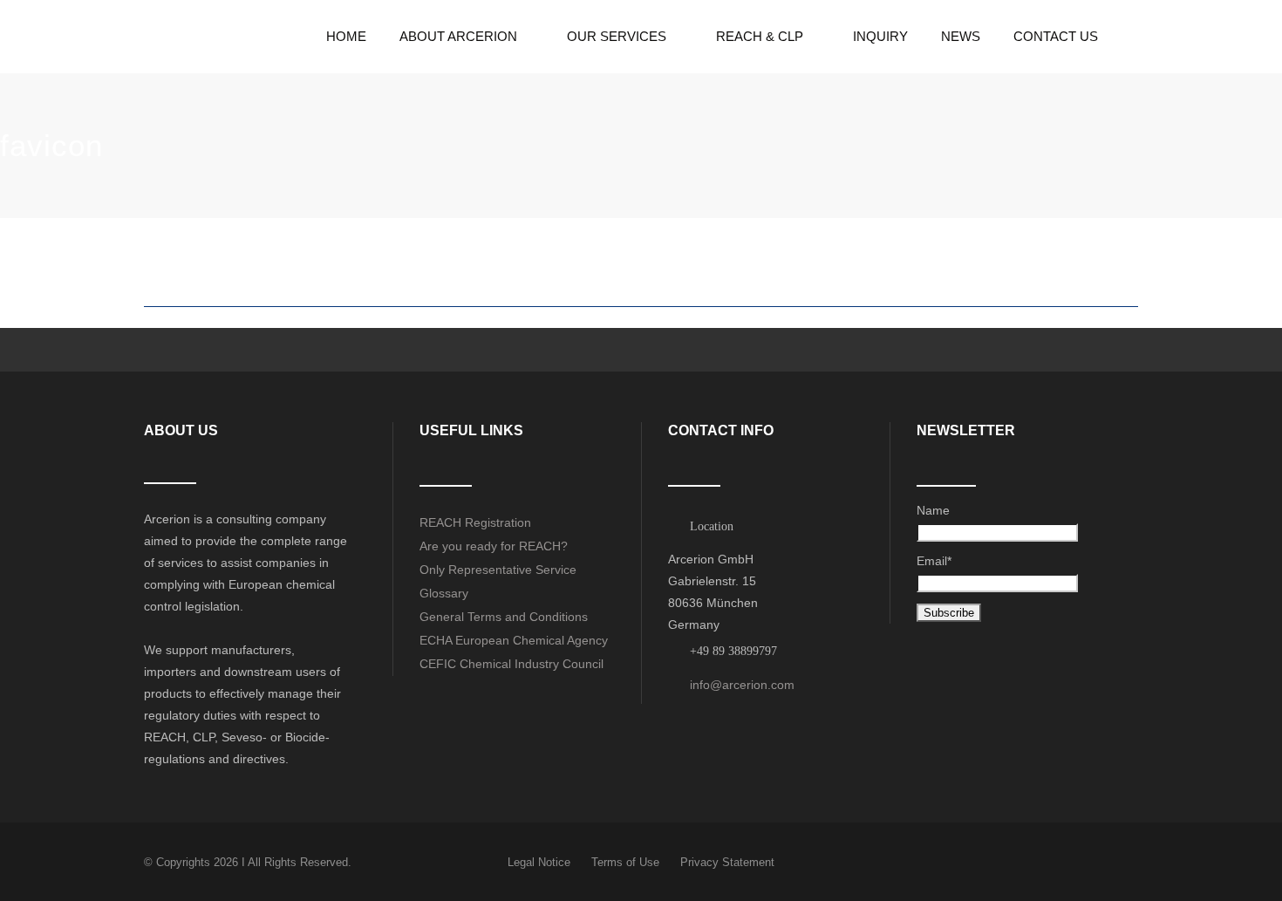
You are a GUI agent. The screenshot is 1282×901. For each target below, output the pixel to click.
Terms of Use (625, 862)
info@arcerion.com (742, 685)
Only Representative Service (497, 570)
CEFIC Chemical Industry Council (511, 664)
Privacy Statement (727, 862)
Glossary (443, 593)
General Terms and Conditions (503, 617)
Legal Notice (539, 862)
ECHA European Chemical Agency (513, 640)
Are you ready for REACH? (493, 546)
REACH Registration (475, 522)
